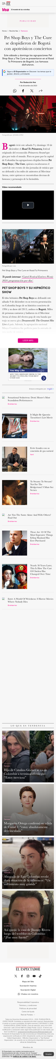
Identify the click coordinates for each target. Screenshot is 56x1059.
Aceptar (48, 1054)
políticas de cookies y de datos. (24, 1056)
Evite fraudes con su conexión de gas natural (41, 449)
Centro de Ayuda (28, 1012)
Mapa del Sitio (28, 981)
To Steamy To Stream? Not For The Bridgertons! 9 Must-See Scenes (42, 485)
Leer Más (28, 340)
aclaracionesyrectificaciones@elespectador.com (35, 1032)
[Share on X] (32, 91)
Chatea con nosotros (29, 994)
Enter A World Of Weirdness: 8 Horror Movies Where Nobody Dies (30, 600)
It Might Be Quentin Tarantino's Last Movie (41, 416)
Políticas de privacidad (28, 1008)
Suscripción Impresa (28, 986)
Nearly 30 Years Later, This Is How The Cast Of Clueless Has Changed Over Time (41, 569)
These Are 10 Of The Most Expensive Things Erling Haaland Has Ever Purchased (41, 536)
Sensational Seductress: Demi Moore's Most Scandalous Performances (29, 399)
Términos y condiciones (28, 1005)
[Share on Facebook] (23, 91)
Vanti (32, 454)
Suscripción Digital (28, 990)
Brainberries (12, 404)
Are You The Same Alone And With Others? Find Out (29, 516)
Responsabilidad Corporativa (28, 1002)
